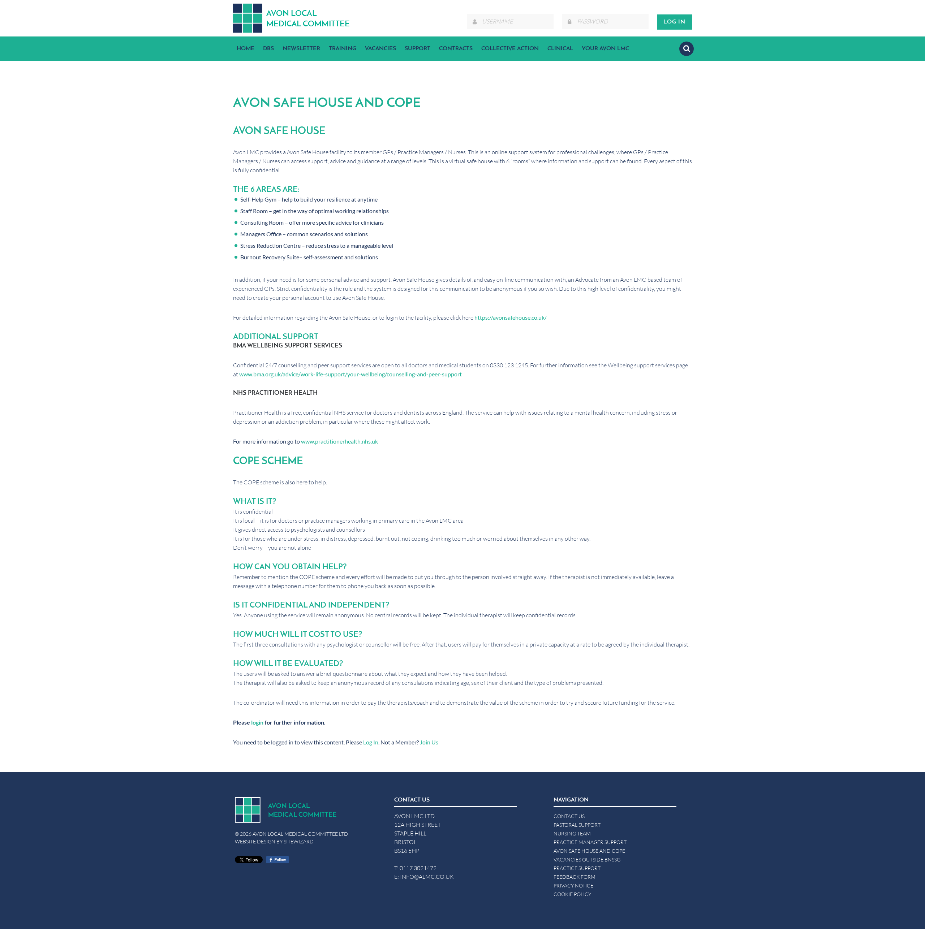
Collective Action (510, 49)
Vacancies (380, 49)
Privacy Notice (573, 885)
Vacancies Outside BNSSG (587, 859)
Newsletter (301, 49)
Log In (370, 742)
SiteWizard (299, 841)
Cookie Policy (572, 894)
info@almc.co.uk (427, 876)
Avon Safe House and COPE (589, 851)
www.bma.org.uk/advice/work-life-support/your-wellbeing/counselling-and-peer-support (350, 374)
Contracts (456, 49)
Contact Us (569, 816)
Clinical (560, 49)
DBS (268, 49)
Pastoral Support (577, 825)
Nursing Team (572, 833)
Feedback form (574, 877)
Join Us (429, 742)
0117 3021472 (418, 867)
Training (342, 49)
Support (417, 49)
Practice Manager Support (590, 842)
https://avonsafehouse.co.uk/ (510, 317)
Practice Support (577, 868)
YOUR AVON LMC (605, 49)
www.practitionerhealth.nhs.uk (339, 441)
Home (245, 49)
